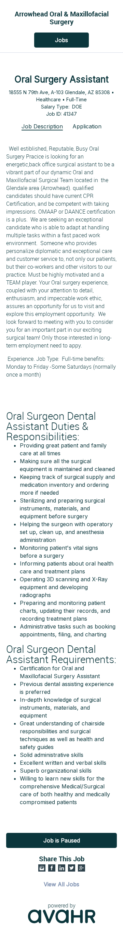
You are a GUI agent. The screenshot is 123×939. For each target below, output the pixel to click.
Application (86, 126)
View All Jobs (61, 884)
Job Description (42, 126)
